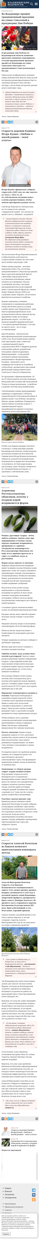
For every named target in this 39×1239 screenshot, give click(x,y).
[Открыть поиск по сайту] (31, 5)
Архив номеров (10, 1204)
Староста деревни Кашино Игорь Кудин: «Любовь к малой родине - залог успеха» (24, 1132)
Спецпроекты (10, 1197)
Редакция (8, 1213)
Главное (8, 1188)
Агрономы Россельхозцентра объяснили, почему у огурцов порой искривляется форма (24, 1143)
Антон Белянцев (13, 1113)
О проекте (8, 1210)
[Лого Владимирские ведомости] (15, 4)
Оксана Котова (12, 476)
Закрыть (6, 1234)
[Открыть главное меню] (36, 5)
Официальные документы (14, 1207)
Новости (8, 1191)
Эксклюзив (9, 1194)
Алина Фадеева (13, 116)
